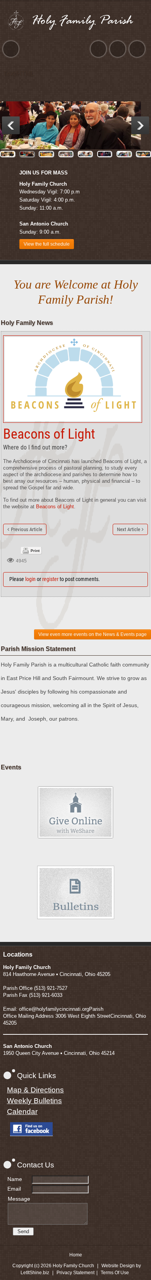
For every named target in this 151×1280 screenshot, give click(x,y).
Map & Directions (35, 1090)
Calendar (22, 1111)
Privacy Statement (75, 1272)
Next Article (128, 529)
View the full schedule (47, 244)
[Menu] (11, 49)
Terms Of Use (115, 1272)
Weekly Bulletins (34, 1101)
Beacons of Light (55, 506)
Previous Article (26, 529)
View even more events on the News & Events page (92, 634)
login (30, 579)
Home (75, 1255)
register (50, 579)
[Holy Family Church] (75, 20)
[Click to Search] (137, 49)
